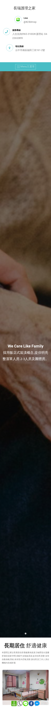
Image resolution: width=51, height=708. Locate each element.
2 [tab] (25, 633)
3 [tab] (29, 633)
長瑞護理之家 (24, 7)
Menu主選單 (27, 66)
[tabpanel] (25, 354)
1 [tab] (22, 633)
